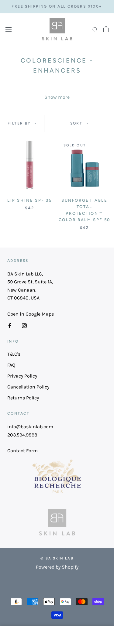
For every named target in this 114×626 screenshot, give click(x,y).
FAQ (11, 365)
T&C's (13, 354)
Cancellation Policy (28, 387)
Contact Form (22, 450)
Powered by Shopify (57, 567)
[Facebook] (9, 325)
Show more (57, 97)
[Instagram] (24, 325)
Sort (77, 123)
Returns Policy (23, 398)
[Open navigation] (8, 29)
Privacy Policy (22, 376)
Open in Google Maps (30, 314)
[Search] (95, 29)
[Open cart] (106, 29)
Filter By (20, 123)
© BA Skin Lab (57, 558)
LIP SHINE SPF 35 (29, 200)
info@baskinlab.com (30, 426)
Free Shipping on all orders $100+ (57, 6)
